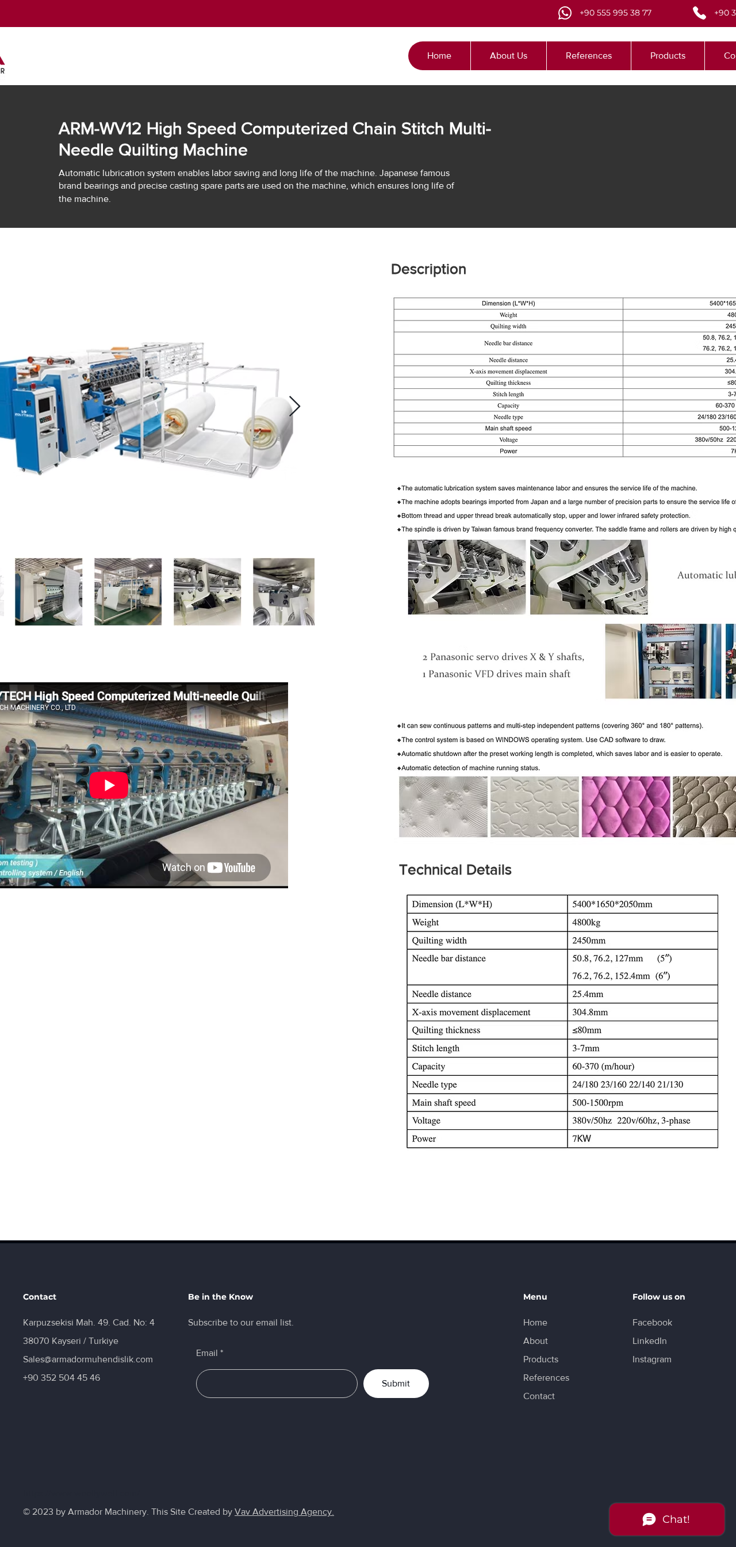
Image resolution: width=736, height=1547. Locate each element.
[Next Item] (294, 407)
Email (207, 1353)
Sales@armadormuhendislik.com (88, 1359)
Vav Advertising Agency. (284, 1512)
